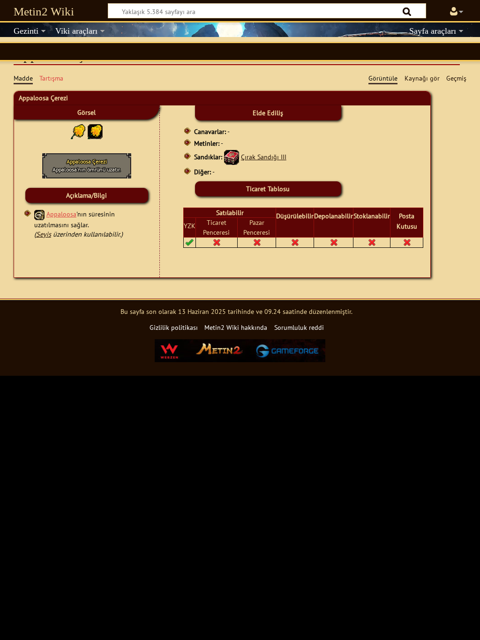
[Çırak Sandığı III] (231, 156)
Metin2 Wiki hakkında (235, 327)
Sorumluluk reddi (299, 327)
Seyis (43, 234)
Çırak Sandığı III (263, 156)
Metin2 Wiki (44, 11)
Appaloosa (61, 213)
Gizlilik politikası (174, 327)
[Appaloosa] (39, 213)
